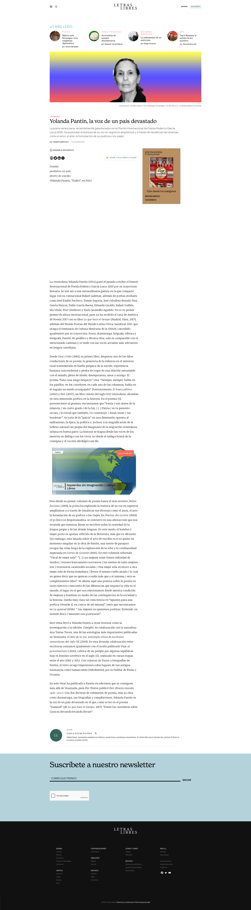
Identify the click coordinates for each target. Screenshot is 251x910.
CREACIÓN (95, 858)
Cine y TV (59, 874)
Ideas (93, 877)
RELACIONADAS (85, 749)
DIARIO (59, 849)
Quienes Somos (165, 861)
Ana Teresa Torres (61, 632)
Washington (146, 34)
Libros (58, 877)
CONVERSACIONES (98, 849)
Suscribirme (164, 855)
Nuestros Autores (166, 864)
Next (177, 176)
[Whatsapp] (63, 158)
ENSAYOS (94, 870)
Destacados (130, 870)
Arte (182, 32)
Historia (93, 874)
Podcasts (129, 855)
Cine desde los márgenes (161, 191)
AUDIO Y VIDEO (132, 849)
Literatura (55, 117)
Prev (146, 176)
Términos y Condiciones (125, 902)
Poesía (93, 861)
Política (66, 32)
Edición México (152, 196)
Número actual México (134, 864)
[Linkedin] (59, 158)
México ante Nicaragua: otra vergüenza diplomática (70, 39)
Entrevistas (95, 852)
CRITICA (59, 870)
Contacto (163, 867)
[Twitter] (55, 158)
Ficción (93, 864)
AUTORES (161, 749)
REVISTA (129, 861)
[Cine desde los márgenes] (161, 173)
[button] (51, 6)
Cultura (59, 852)
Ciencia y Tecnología (111, 32)
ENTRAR (184, 6)
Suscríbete (150, 199)
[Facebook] (51, 158)
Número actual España (134, 867)
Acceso (163, 852)
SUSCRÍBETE (196, 6)
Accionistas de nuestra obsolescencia (108, 38)
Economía (59, 858)
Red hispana (146, 32)
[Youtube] (169, 872)
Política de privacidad (142, 902)
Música (58, 880)
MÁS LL (163, 849)
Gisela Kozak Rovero (79, 733)
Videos (128, 852)
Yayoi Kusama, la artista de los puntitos (188, 38)
